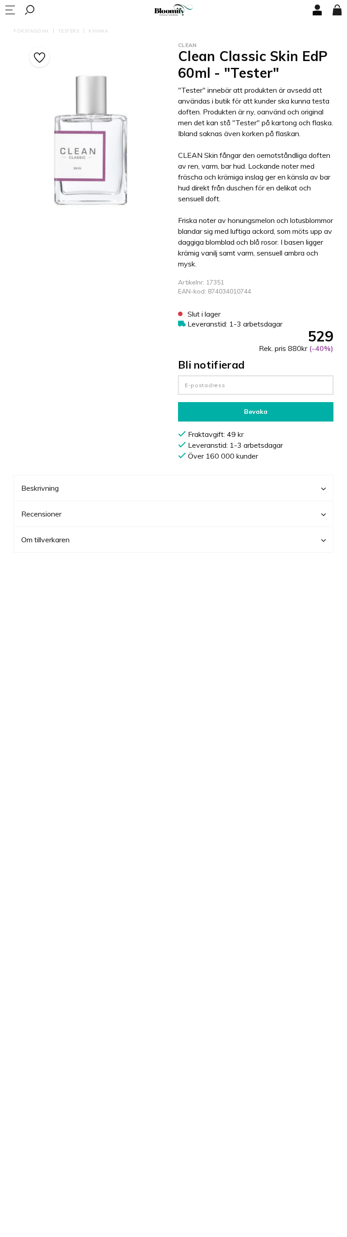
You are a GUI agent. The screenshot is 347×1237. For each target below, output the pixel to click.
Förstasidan (31, 31)
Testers (69, 31)
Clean (187, 45)
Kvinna (98, 31)
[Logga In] (317, 10)
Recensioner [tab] (41, 513)
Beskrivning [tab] (40, 488)
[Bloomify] (173, 10)
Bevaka (255, 412)
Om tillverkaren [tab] (45, 539)
